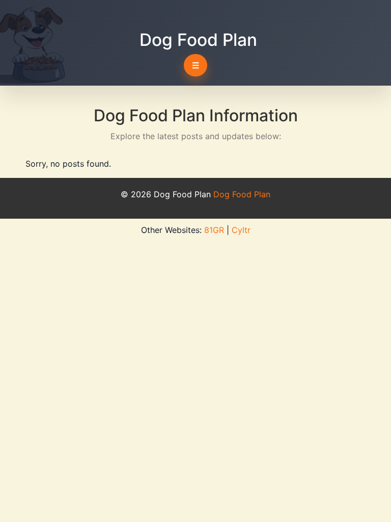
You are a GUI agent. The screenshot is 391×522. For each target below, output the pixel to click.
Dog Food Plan (198, 40)
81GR (214, 230)
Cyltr (241, 230)
